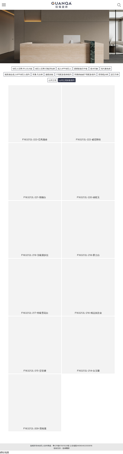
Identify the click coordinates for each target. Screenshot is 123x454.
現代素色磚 (106, 68)
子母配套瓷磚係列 (63, 74)
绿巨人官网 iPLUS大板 (22, 68)
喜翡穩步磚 (103, 74)
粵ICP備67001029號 (61, 446)
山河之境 (52, 80)
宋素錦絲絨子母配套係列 (84, 74)
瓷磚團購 (66, 448)
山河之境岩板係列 (66, 80)
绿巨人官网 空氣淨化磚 (45, 68)
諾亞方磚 (115, 74)
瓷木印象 (94, 68)
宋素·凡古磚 (38, 74)
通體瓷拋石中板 (80, 68)
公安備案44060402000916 (81, 446)
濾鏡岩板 (49, 74)
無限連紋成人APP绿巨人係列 (17, 74)
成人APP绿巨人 (64, 68)
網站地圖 (4, 452)
